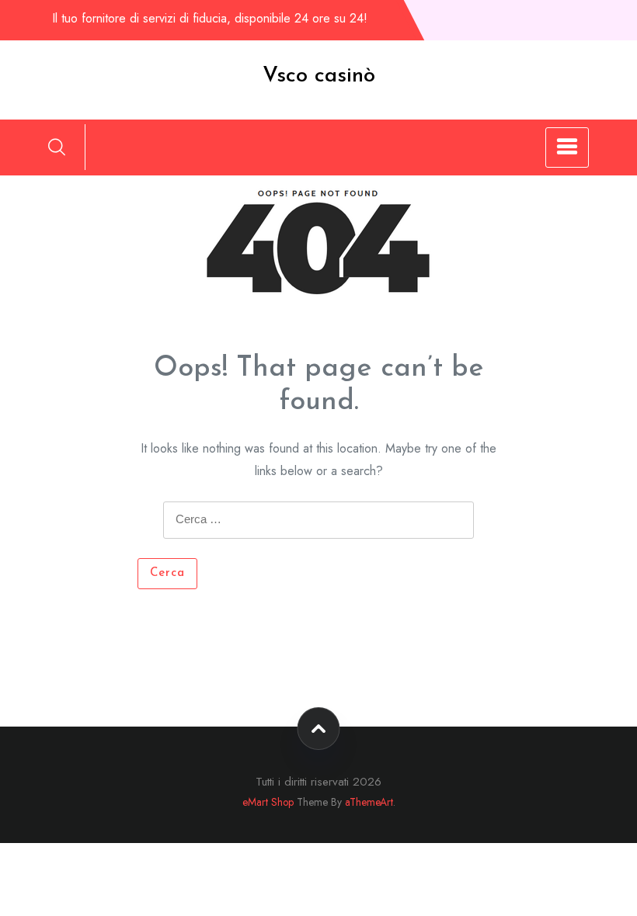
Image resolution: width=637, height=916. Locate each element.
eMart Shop (268, 802)
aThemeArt (369, 802)
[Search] (56, 146)
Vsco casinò (319, 76)
